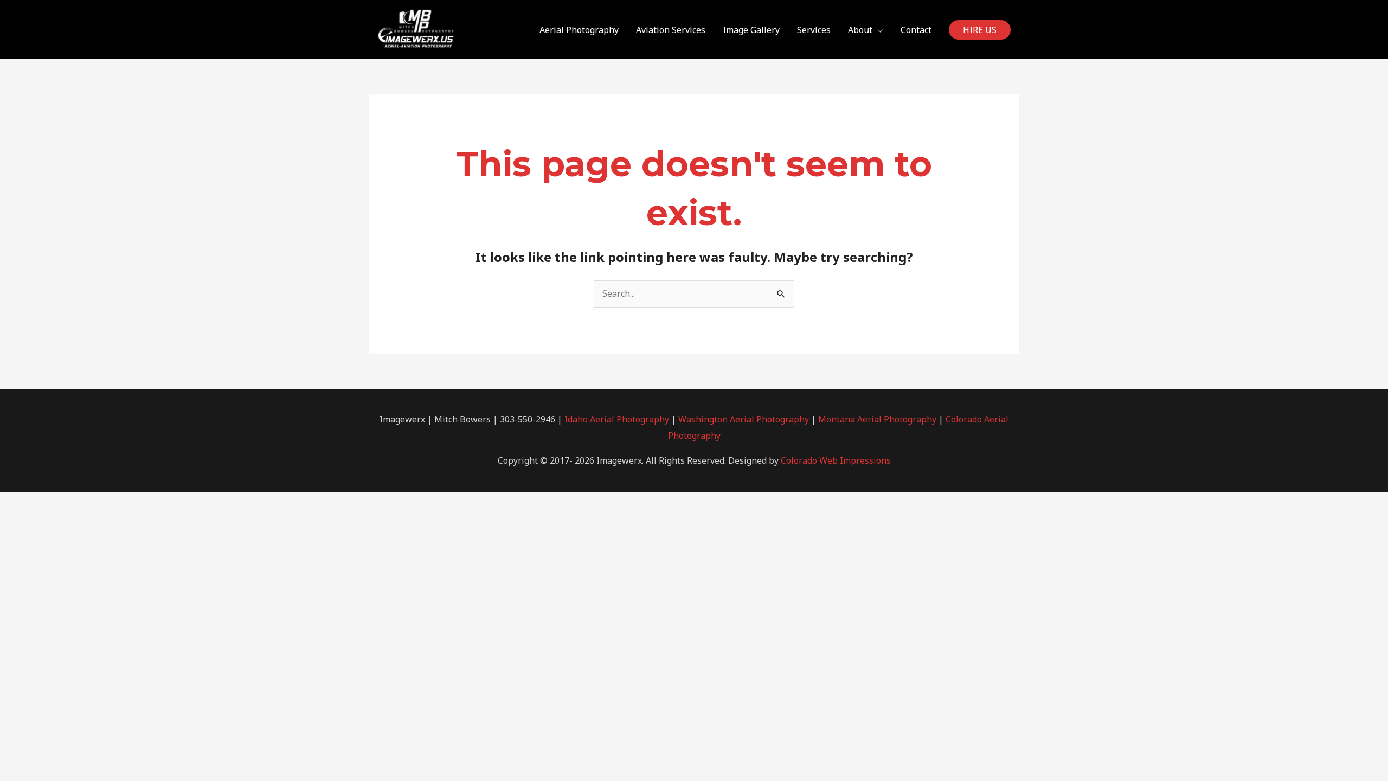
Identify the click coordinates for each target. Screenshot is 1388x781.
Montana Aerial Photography (877, 419)
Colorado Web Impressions (836, 460)
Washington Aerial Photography (743, 419)
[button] (980, 30)
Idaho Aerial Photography (616, 419)
